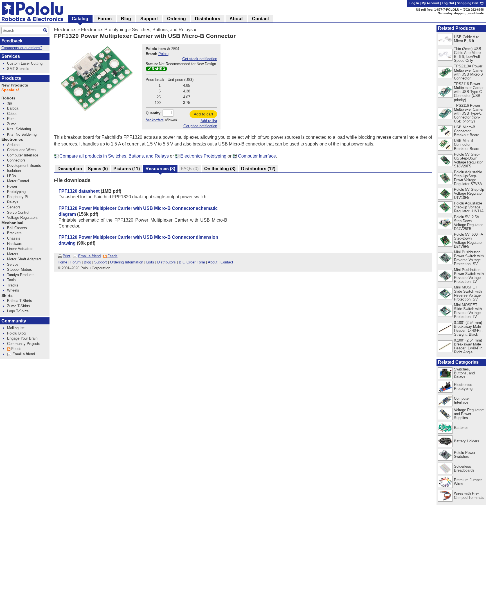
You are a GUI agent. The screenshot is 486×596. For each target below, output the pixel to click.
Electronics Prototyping (104, 29)
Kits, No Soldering (22, 134)
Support (100, 262)
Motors (12, 254)
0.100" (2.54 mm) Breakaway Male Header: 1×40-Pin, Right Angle (468, 346)
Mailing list (15, 328)
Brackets (14, 233)
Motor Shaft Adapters (24, 259)
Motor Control (18, 181)
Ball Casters (17, 228)
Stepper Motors (19, 269)
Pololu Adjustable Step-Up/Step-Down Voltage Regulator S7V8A (468, 178)
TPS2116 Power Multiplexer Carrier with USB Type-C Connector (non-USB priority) (468, 113)
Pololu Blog (16, 333)
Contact (226, 262)
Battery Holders (466, 441)
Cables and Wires (21, 150)
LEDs (11, 176)
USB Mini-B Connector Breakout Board (466, 144)
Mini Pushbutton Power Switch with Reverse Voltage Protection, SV (469, 258)
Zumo (11, 124)
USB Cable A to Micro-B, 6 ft (466, 39)
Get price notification (200, 126)
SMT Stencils (18, 69)
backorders (155, 120)
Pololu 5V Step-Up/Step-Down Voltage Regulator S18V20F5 (468, 160)
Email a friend (89, 256)
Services (10, 56)
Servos (13, 264)
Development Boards (24, 165)
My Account (430, 3)
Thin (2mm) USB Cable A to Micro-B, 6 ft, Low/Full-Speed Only (468, 55)
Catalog (80, 18)
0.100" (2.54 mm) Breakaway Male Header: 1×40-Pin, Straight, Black (468, 328)
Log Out (448, 3)
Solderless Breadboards (464, 468)
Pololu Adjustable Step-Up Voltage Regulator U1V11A (469, 207)
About (212, 262)
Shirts (7, 296)
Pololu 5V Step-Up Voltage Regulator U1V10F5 (469, 193)
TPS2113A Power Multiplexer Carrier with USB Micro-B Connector (468, 72)
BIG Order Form (192, 262)
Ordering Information (126, 262)
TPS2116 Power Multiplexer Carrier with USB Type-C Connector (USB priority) (468, 92)
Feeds (112, 256)
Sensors (14, 207)
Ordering (176, 18)
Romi (11, 119)
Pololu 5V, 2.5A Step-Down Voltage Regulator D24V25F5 (468, 223)
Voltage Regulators (22, 217)
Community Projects (23, 344)
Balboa (12, 108)
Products (11, 78)
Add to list (209, 121)
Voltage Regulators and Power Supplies (469, 414)
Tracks (12, 285)
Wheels (13, 290)
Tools (11, 280)
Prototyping (16, 192)
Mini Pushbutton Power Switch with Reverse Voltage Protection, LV (469, 276)
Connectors (16, 160)
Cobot (12, 114)
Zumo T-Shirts (18, 306)
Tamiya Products (21, 275)
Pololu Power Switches (464, 455)
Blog (87, 262)
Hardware (14, 244)
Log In (414, 3)
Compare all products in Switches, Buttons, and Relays (114, 156)
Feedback (11, 40)
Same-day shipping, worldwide (461, 13)
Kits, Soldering (19, 129)
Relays (12, 202)
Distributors (166, 262)
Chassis (13, 238)
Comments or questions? (21, 48)
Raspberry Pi (17, 197)
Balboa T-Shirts (19, 301)
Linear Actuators (20, 249)
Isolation (14, 171)
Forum (75, 262)
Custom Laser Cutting (24, 63)
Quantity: (153, 113)
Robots (8, 98)
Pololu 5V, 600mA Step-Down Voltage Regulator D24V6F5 (468, 240)
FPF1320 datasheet (79, 191)
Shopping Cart (468, 3)
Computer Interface (257, 156)
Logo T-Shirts (18, 311)
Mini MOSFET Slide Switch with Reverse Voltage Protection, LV (468, 311)
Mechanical (12, 223)
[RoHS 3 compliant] (156, 70)
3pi (9, 103)
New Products (14, 85)
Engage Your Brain (22, 338)
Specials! (10, 90)
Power (12, 186)
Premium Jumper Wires (468, 482)
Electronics (65, 29)
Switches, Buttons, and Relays (162, 29)
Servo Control (18, 212)
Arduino (13, 145)
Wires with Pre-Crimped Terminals (469, 495)
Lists (150, 262)
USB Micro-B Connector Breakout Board (466, 131)
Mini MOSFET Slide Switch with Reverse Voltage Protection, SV (468, 293)
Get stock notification (199, 59)
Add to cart (203, 114)
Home (62, 262)
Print (66, 256)
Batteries (461, 428)
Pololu (163, 54)
